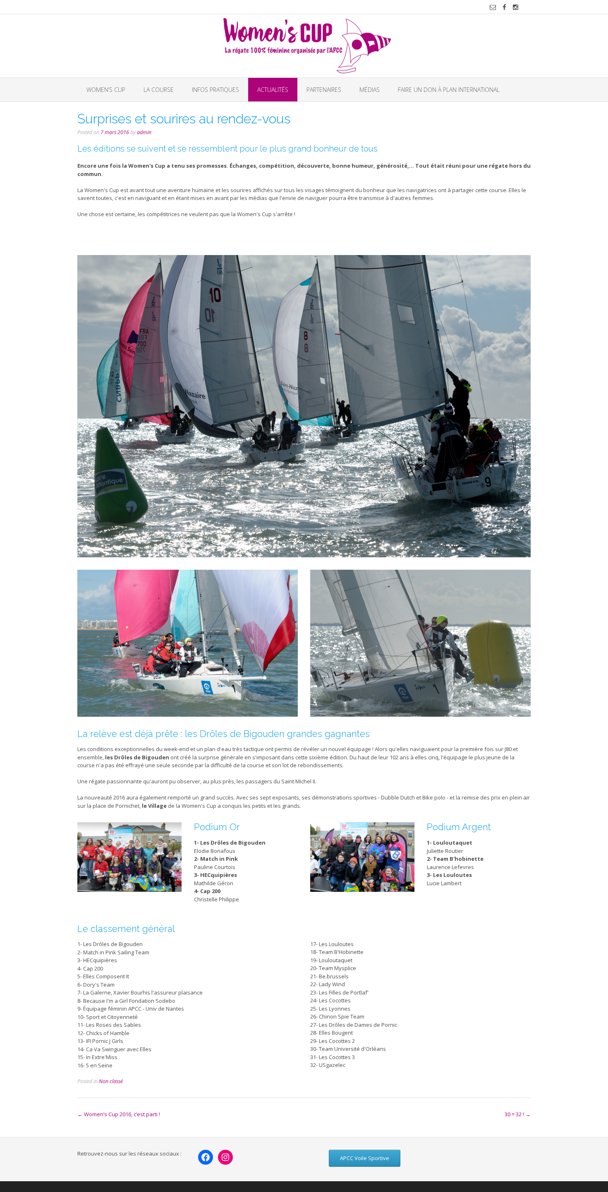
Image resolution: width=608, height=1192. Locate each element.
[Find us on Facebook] (504, 7)
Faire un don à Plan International (449, 90)
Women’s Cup (105, 90)
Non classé (111, 1081)
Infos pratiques (215, 90)
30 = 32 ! (518, 1114)
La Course (159, 90)
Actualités (272, 90)
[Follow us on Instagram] (515, 7)
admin (144, 132)
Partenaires (323, 90)
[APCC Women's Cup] (304, 45)
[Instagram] (225, 1157)
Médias (369, 90)
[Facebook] (205, 1157)
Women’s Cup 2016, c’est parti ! (118, 1114)
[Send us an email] (493, 7)
